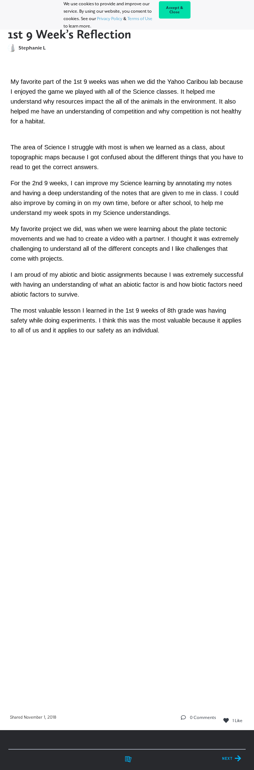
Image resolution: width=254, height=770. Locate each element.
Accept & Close (174, 10)
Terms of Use (139, 18)
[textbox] (127, 381)
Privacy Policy (109, 18)
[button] (183, 717)
